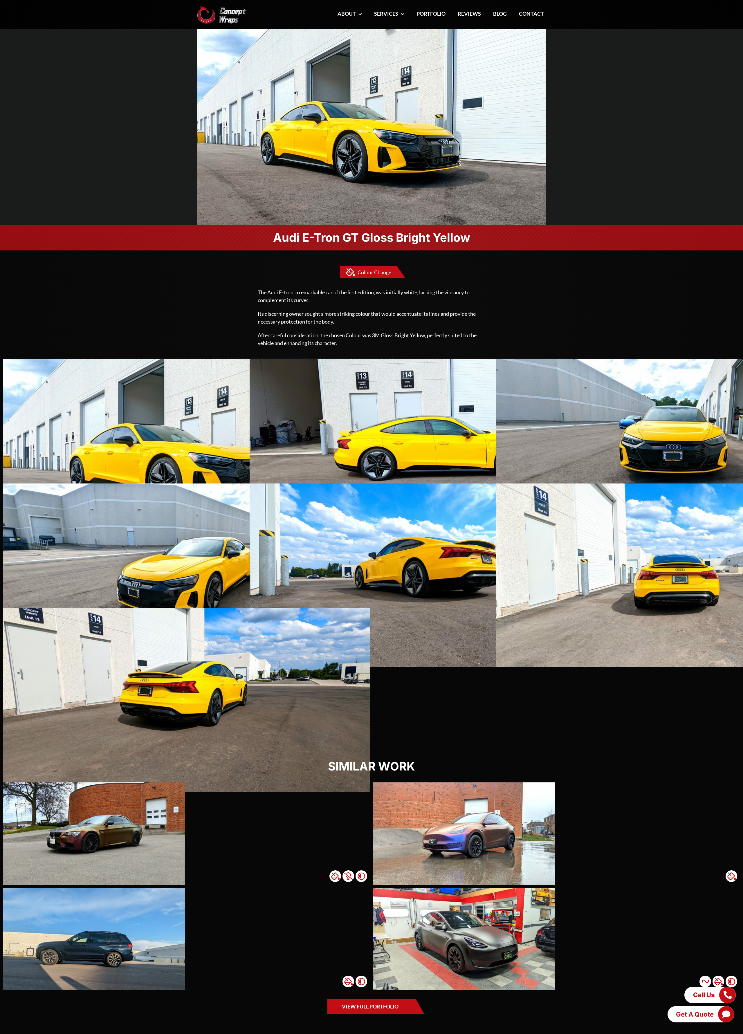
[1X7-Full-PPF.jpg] (94, 890)
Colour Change (374, 272)
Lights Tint (348, 876)
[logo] (222, 7)
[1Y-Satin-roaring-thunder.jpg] (464, 785)
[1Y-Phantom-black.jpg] (464, 890)
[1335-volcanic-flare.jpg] (94, 785)
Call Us (704, 995)
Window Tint (361, 876)
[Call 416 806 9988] (727, 995)
